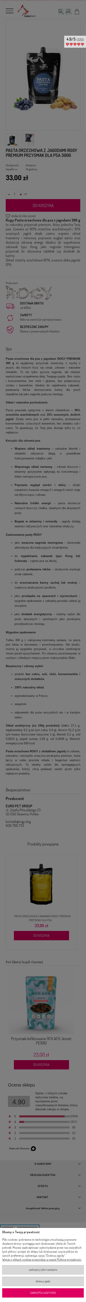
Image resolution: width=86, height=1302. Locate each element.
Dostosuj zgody (43, 1281)
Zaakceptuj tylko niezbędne (43, 1269)
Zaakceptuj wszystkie (43, 1292)
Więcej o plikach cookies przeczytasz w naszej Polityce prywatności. (42, 1259)
